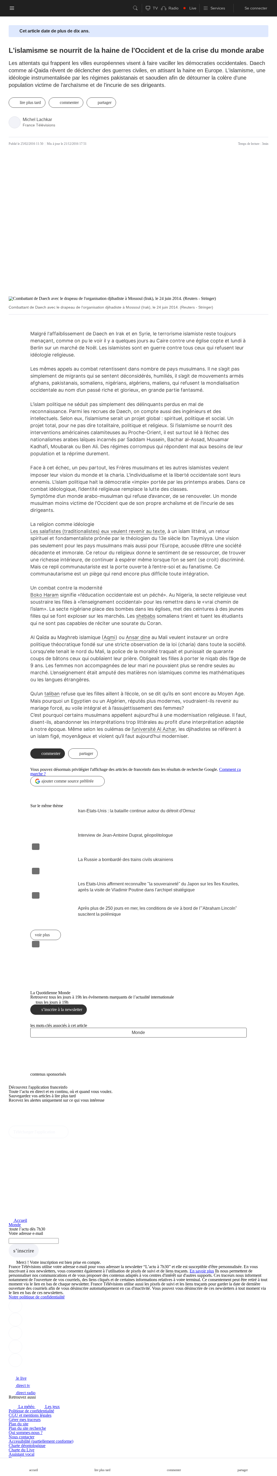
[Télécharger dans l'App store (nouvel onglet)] (26, 1112)
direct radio (25, 1392)
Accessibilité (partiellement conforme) (41, 1441)
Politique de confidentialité (31, 1411)
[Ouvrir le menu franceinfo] (12, 8)
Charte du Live (21, 1450)
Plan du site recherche (27, 1428)
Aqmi (110, 637)
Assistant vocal (21, 1454)
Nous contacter (21, 1437)
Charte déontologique (27, 1445)
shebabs (145, 616)
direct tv (22, 1385)
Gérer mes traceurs (25, 1419)
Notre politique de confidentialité (37, 1297)
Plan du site (18, 1424)
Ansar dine (138, 637)
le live (21, 1378)
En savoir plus (202, 1271)
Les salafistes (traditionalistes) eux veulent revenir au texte (97, 531)
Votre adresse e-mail (26, 1233)
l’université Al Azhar (154, 729)
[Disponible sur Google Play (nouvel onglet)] (27, 1123)
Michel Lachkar (37, 119)
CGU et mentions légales (30, 1415)
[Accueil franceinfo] (27, 1371)
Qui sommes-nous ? (25, 1432)
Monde (138, 1032)
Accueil (20, 1220)
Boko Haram (44, 595)
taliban (52, 693)
